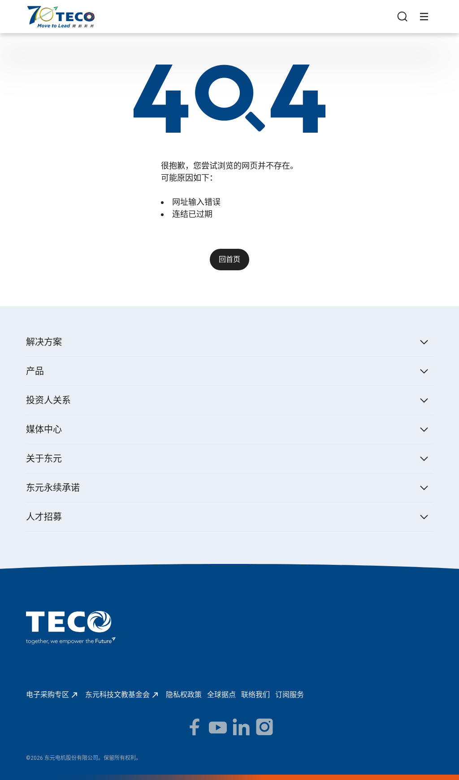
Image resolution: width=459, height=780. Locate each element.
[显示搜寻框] (402, 17)
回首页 (229, 259)
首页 (33, 10)
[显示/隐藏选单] (424, 17)
